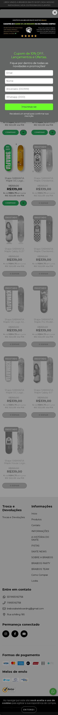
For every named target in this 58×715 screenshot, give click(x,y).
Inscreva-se (29, 106)
